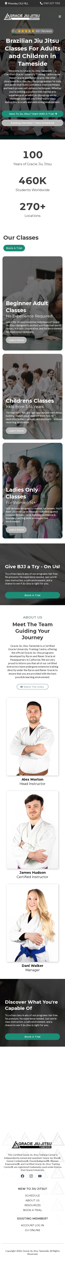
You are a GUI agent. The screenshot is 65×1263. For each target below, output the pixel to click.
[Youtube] (40, 1176)
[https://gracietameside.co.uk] (21, 16)
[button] (59, 17)
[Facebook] (22, 1176)
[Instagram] (31, 1176)
